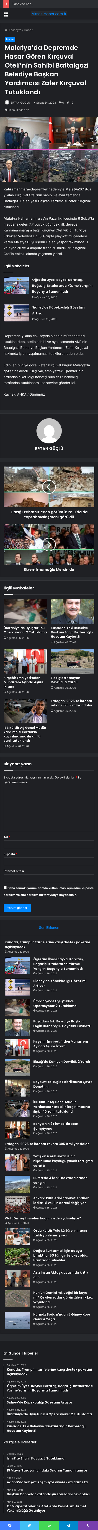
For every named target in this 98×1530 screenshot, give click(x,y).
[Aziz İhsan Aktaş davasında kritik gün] (17, 1278)
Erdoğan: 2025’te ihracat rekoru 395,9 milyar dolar (72, 703)
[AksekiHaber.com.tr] (49, 13)
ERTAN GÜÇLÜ (20, 102)
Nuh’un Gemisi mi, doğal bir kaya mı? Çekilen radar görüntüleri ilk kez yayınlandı (63, 1297)
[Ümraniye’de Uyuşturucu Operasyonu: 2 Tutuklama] (25, 611)
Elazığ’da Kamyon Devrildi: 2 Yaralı (65, 680)
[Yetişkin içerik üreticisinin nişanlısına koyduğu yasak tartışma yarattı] (17, 1162)
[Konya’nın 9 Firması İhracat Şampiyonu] (17, 1129)
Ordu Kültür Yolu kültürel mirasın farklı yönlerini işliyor (60, 1233)
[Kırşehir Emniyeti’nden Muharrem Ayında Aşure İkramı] (25, 661)
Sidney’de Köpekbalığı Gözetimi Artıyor (39, 4)
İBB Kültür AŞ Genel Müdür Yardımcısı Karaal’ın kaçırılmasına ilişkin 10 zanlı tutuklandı (25, 734)
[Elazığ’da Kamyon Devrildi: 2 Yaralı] (72, 661)
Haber (28, 30)
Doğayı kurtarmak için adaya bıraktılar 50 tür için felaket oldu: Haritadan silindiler (60, 1255)
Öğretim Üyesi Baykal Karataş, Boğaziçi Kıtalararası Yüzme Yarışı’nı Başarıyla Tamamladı (62, 285)
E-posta (10, 854)
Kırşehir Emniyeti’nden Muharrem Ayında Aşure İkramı (24, 682)
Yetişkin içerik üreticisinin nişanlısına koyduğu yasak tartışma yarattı (63, 1161)
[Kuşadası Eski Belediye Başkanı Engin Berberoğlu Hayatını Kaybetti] (72, 611)
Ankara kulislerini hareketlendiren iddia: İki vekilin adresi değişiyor (61, 1200)
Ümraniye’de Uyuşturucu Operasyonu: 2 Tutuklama (25, 630)
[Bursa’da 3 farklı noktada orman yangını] (17, 1184)
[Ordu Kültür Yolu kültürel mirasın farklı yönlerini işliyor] (17, 1236)
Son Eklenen (49, 927)
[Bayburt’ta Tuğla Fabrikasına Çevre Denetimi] (17, 1088)
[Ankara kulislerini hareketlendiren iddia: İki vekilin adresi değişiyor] (17, 1204)
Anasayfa (14, 30)
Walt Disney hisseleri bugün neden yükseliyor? (43, 1218)
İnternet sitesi (14, 871)
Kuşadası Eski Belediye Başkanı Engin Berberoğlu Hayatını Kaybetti (72, 632)
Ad (7, 837)
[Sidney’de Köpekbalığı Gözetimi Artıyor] (16, 312)
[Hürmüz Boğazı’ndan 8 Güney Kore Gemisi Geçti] (17, 1320)
